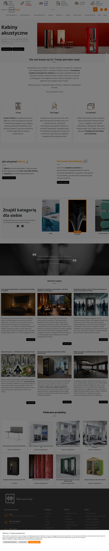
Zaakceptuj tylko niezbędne (10, 542)
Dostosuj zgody (23, 542)
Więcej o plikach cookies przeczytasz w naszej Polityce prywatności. (23, 539)
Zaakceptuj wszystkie (34, 542)
